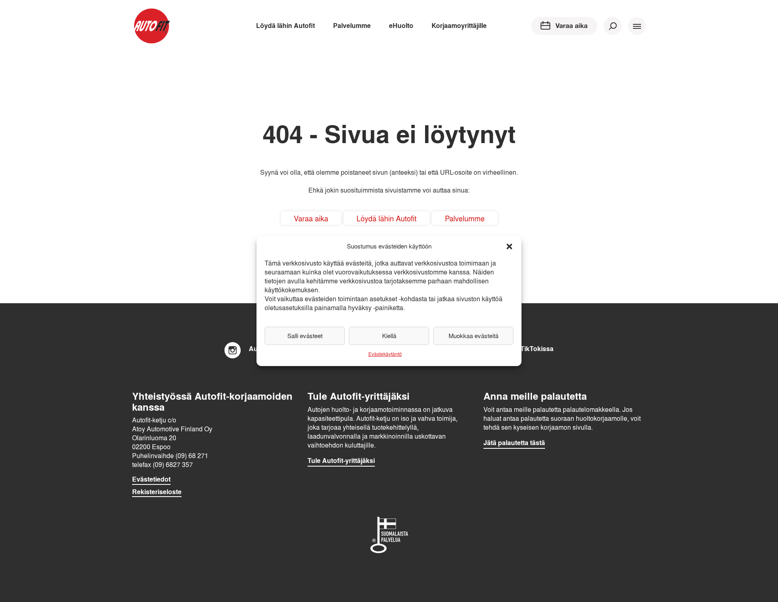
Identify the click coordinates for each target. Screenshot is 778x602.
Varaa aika (311, 218)
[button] (509, 246)
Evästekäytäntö (385, 354)
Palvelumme (352, 25)
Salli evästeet (305, 335)
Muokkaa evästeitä (473, 335)
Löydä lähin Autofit (285, 25)
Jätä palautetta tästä (514, 442)
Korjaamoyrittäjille (459, 25)
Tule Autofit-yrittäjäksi (341, 460)
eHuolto (401, 25)
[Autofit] (151, 25)
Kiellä (389, 335)
